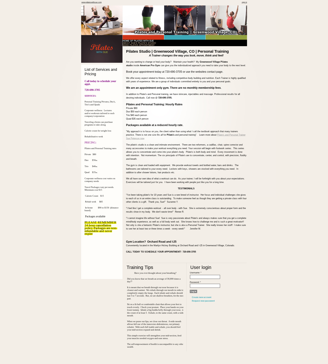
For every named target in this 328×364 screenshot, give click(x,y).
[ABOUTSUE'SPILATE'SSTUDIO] (139, 43)
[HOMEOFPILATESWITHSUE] (138, 40)
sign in (244, 2)
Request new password (203, 301)
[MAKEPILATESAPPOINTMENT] (139, 45)
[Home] (101, 52)
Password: (195, 282)
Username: (195, 273)
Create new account (201, 297)
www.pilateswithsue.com (91, 2)
